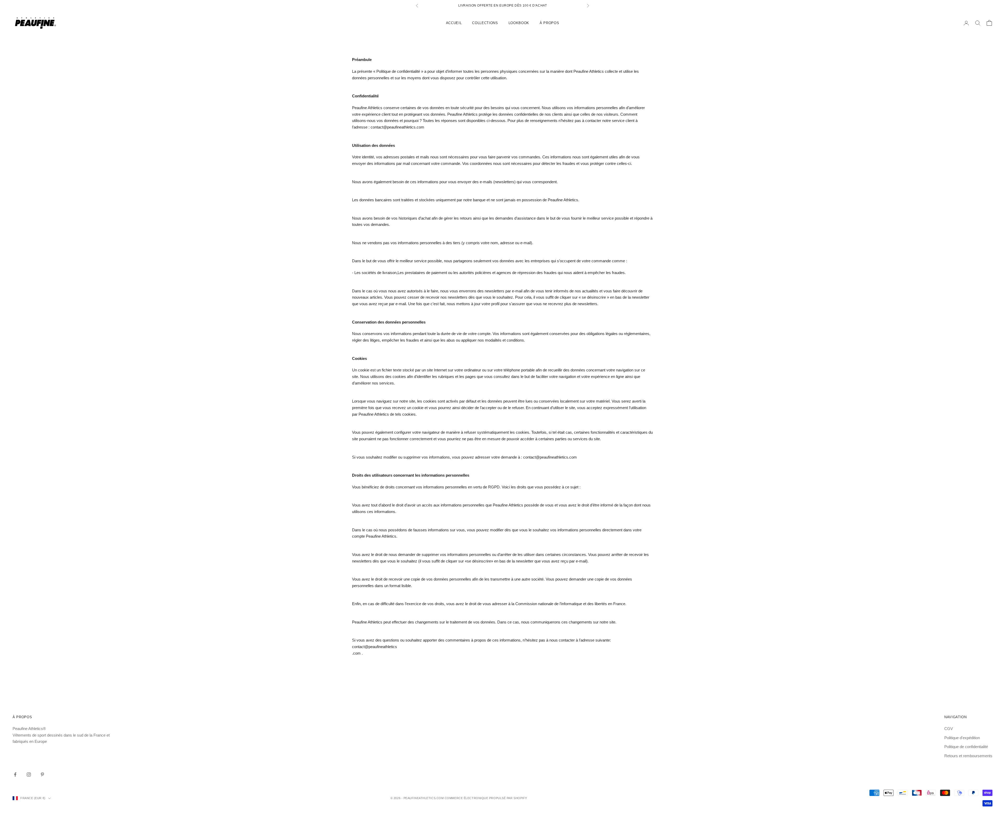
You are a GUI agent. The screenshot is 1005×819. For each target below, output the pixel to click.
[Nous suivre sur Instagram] (28, 774)
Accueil (454, 23)
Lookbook (519, 23)
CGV (948, 728)
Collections (485, 23)
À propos (549, 23)
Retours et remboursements (968, 756)
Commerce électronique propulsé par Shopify (486, 798)
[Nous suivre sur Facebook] (15, 774)
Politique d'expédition (962, 738)
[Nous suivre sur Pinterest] (42, 774)
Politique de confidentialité (966, 746)
